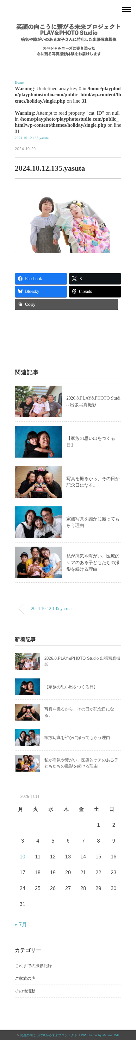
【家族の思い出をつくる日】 (71, 686)
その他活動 (25, 991)
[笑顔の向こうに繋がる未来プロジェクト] (68, 26)
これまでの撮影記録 (33, 965)
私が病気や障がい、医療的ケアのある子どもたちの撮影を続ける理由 (93, 563)
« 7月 (21, 924)
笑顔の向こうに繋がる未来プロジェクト (48, 1035)
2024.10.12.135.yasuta (32, 138)
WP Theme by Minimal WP (100, 1035)
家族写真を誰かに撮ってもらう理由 (77, 737)
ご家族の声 (25, 978)
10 (22, 856)
